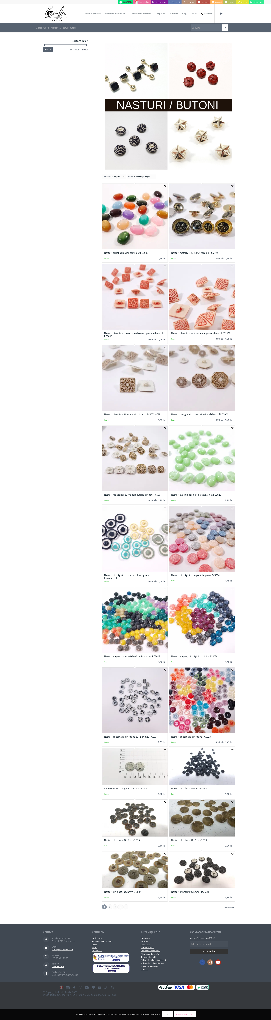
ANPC (94, 947)
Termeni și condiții (148, 957)
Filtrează (47, 49)
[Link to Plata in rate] (68, 987)
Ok (168, 1014)
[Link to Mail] (99, 987)
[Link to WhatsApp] (112, 987)
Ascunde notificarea (185, 1014)
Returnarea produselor (150, 950)
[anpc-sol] (111, 968)
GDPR (94, 944)
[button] (165, 185)
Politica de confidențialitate (152, 963)
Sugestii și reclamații (149, 966)
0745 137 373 (58, 966)
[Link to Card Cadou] (61, 987)
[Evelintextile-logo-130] (56, 13)
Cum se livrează (147, 947)
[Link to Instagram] (210, 962)
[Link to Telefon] (106, 987)
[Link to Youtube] (218, 962)
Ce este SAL (97, 950)
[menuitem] (92, 13)
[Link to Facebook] (202, 962)
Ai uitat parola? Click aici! (102, 941)
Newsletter (145, 944)
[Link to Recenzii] (93, 987)
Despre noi (145, 938)
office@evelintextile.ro (62, 949)
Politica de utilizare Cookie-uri (153, 960)
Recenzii (144, 941)
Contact (144, 969)
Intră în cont (97, 938)
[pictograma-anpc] (111, 957)
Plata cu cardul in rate (150, 954)
